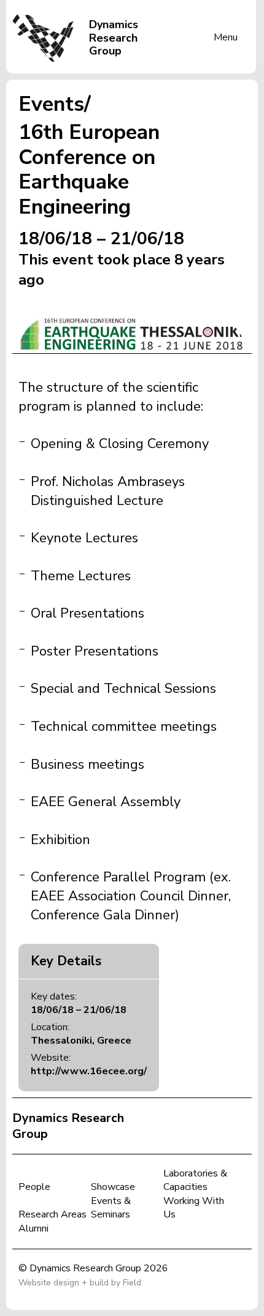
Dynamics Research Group (68, 1126)
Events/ (54, 104)
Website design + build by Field (79, 1282)
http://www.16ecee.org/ (89, 1071)
